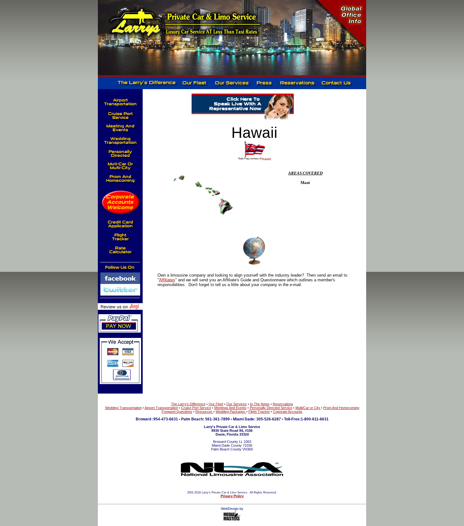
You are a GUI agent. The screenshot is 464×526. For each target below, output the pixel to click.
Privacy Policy (232, 496)
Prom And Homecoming (341, 408)
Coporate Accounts (287, 411)
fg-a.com (266, 158)
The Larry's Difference (188, 404)
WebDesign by (232, 509)
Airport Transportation (161, 408)
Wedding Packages (231, 411)
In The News (260, 404)
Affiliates (167, 280)
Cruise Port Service (196, 408)
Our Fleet (216, 404)
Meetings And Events (230, 408)
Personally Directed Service (271, 408)
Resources (204, 411)
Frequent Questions (177, 411)
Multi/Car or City (308, 408)
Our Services (236, 404)
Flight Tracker (259, 411)
